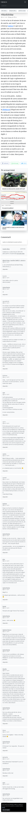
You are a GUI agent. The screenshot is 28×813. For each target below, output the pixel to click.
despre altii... (12, 10)
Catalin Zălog (6, 249)
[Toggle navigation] (25, 2)
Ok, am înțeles (6, 810)
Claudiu (5, 669)
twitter (10, 26)
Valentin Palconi (7, 630)
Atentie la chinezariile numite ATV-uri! (13, 188)
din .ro (11, 17)
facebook (5, 163)
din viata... (4, 10)
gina (4, 559)
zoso (4, 782)
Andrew (5, 503)
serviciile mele (20, 253)
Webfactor (6, 109)
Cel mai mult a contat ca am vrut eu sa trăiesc (13, 228)
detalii (3, 807)
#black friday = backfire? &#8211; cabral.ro (14, 260)
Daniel (4, 606)
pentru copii (22, 10)
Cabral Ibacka (6, 287)
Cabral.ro (4, 2)
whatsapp (15, 163)
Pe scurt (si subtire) (7, 208)
